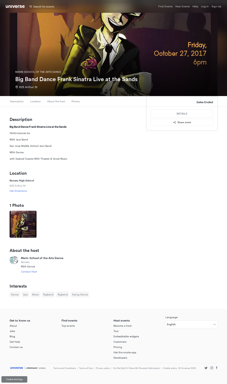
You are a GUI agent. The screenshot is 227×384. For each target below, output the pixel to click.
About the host (56, 101)
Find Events (165, 6)
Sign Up (216, 6)
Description (17, 101)
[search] (31, 6)
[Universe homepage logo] (15, 7)
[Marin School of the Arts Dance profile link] (14, 264)
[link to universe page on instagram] (211, 368)
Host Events (182, 6)
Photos (75, 101)
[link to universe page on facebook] (216, 368)
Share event (184, 122)
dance (15, 294)
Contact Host (29, 271)
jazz (25, 294)
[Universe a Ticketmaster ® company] (28, 368)
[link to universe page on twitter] (205, 368)
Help (195, 6)
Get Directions (18, 190)
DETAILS (182, 113)
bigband (48, 294)
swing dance (80, 294)
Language (171, 317)
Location (35, 101)
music (35, 294)
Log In (205, 6)
